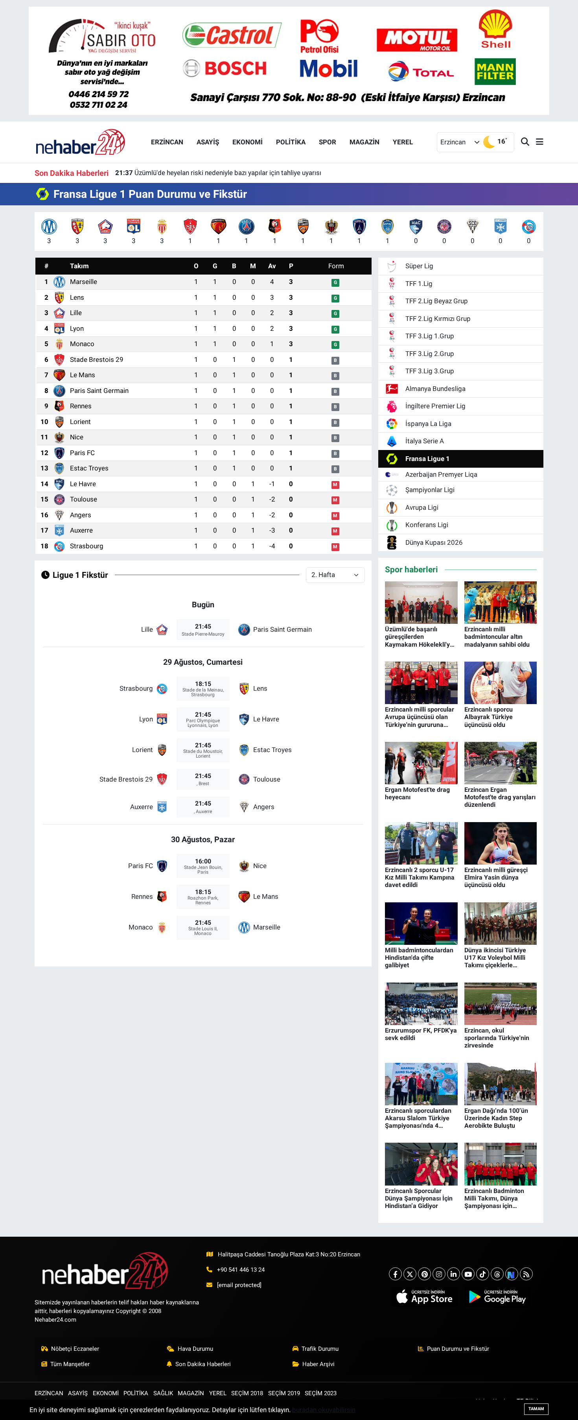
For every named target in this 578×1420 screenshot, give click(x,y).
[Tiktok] (482, 1273)
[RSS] (526, 1273)
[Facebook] (395, 1273)
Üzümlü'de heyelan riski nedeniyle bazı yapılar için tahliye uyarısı (218, 173)
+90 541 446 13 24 (241, 1269)
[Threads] (497, 1273)
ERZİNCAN (167, 142)
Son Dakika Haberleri (203, 1364)
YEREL (403, 142)
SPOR (327, 142)
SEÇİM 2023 (321, 1393)
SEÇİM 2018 (247, 1393)
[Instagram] (439, 1273)
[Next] (511, 1273)
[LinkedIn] (453, 1273)
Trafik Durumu (320, 1348)
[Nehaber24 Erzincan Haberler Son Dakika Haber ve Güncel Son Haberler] (81, 142)
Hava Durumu (195, 1348)
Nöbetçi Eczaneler (75, 1348)
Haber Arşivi (318, 1364)
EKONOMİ (247, 142)
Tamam (536, 1408)
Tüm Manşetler (70, 1364)
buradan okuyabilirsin (323, 1410)
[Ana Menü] (536, 142)
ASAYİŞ (208, 142)
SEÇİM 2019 (284, 1393)
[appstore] (424, 1297)
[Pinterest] (424, 1273)
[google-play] (497, 1297)
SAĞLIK (163, 1393)
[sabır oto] (289, 60)
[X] (409, 1273)
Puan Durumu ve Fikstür (458, 1348)
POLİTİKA (291, 142)
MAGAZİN (364, 142)
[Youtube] (468, 1273)
